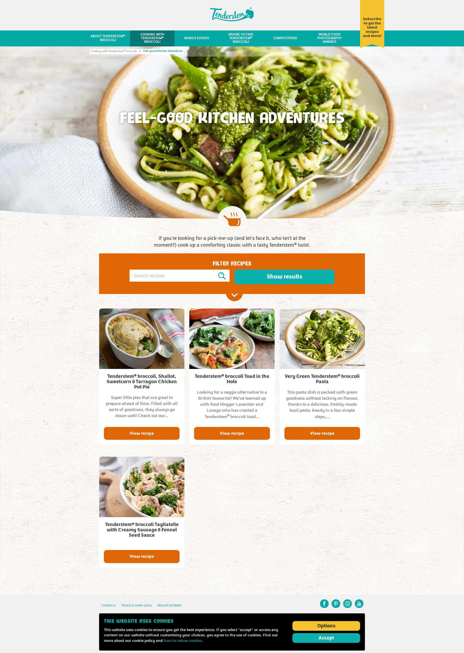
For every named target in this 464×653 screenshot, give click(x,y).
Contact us (109, 605)
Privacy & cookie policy (137, 605)
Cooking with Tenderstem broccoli (113, 51)
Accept (326, 638)
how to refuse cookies (183, 640)
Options (326, 626)
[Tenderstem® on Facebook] (324, 603)
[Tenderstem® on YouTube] (359, 603)
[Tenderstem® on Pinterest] (336, 603)
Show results (284, 276)
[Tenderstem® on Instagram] (347, 603)
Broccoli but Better (170, 605)
